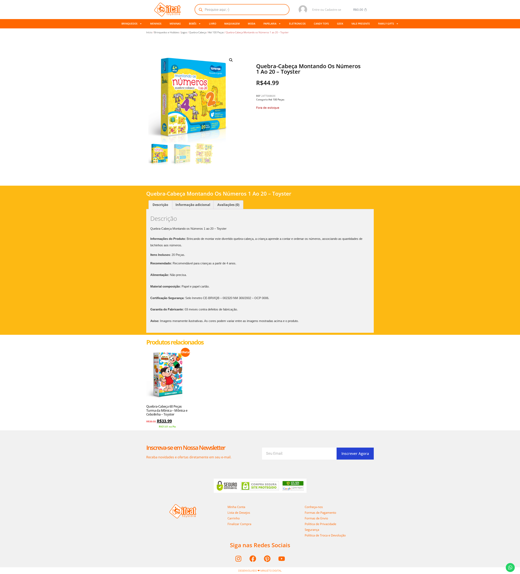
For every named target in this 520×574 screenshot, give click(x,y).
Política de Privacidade (320, 524)
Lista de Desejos (239, 512)
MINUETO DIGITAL (271, 570)
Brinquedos (129, 23)
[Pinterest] (267, 558)
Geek (340, 23)
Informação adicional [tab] (193, 204)
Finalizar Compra (239, 524)
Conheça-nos (314, 507)
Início (149, 32)
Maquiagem (232, 23)
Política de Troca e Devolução (325, 535)
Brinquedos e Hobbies (166, 32)
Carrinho (234, 518)
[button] (231, 60)
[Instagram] (238, 558)
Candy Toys (321, 23)
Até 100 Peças (216, 32)
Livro (212, 23)
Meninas (175, 23)
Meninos (155, 23)
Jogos (184, 32)
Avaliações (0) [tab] (228, 204)
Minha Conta (236, 507)
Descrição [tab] (160, 204)
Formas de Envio (316, 518)
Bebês (192, 23)
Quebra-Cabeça (197, 32)
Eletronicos (297, 23)
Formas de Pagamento (320, 512)
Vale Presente (360, 23)
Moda (251, 23)
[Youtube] (281, 558)
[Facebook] (253, 558)
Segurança (312, 530)
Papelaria (269, 23)
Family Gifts (386, 23)
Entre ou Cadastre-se (326, 10)
